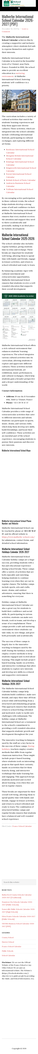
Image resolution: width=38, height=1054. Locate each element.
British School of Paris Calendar (20, 180)
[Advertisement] (19, 856)
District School (8, 942)
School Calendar (8, 955)
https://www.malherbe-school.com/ (18, 537)
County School (8, 937)
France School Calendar (19, 3)
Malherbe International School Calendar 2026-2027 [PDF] (18, 20)
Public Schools (7, 951)
